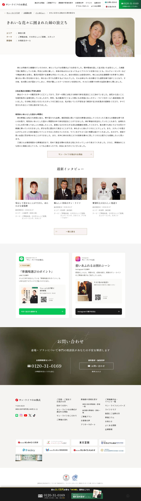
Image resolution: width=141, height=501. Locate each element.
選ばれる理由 (39, 3)
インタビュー (40, 13)
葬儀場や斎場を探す (66, 3)
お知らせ (108, 421)
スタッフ (51, 36)
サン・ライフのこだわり (67, 416)
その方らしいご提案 (37, 36)
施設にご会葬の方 (112, 413)
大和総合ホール (24, 40)
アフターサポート (82, 6)
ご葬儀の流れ (62, 419)
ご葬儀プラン (51, 3)
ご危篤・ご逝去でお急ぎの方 (64, 400)
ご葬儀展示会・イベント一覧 (111, 400)
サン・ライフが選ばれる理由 (70, 154)
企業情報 (108, 429)
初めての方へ (62, 405)
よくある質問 (96, 6)
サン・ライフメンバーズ (115, 405)
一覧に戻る (70, 231)
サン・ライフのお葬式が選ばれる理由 (67, 410)
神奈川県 (21, 33)
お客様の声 (28, 13)
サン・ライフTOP (13, 13)
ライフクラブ (110, 409)
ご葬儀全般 (22, 36)
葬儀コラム (109, 417)
